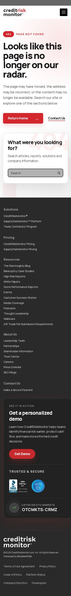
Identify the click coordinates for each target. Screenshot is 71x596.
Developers (39, 583)
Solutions (11, 209)
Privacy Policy (47, 566)
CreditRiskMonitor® (16, 216)
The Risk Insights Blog (17, 266)
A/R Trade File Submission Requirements (28, 324)
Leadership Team (14, 340)
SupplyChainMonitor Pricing (20, 249)
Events (8, 292)
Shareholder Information (18, 351)
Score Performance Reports (21, 287)
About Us (10, 334)
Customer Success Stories (20, 297)
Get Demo (22, 454)
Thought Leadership (16, 313)
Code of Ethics (13, 574)
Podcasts (10, 308)
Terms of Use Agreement (19, 566)
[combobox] (31, 173)
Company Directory (15, 583)
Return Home (23, 118)
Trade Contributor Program (20, 226)
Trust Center (12, 356)
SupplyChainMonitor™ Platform (22, 221)
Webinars (9, 319)
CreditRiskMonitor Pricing (19, 244)
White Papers (12, 281)
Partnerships (11, 346)
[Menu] (63, 12)
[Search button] (59, 173)
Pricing (9, 237)
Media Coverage (14, 303)
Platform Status (35, 574)
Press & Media (12, 367)
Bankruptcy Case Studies (19, 271)
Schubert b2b (24, 556)
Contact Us (56, 118)
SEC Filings (10, 372)
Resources (12, 259)
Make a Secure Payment (18, 390)
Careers (9, 362)
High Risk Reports (14, 276)
